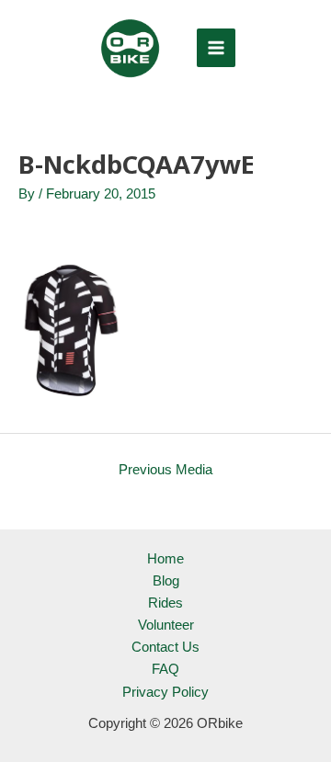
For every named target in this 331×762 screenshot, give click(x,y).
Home (165, 559)
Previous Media (165, 469)
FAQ (165, 669)
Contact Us (165, 647)
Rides (165, 603)
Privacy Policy (165, 692)
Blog (166, 581)
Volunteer (166, 625)
